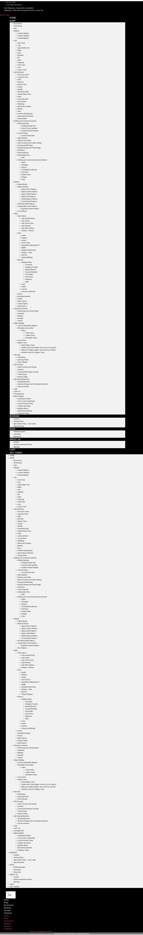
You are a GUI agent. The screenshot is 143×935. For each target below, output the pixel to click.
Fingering (21, 62)
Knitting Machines (24, 155)
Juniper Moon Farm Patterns (27, 206)
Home (13, 17)
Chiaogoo (24, 165)
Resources (17, 872)
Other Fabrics (22, 301)
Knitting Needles (23, 123)
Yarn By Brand (19, 72)
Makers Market (19, 396)
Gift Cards (16, 452)
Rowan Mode (22, 118)
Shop (12, 21)
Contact (16, 442)
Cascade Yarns (23, 77)
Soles (23, 330)
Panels (20, 299)
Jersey (23, 240)
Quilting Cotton (26, 262)
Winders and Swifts (24, 140)
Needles (20, 318)
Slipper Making (19, 323)
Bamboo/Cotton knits (28, 250)
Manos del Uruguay (24, 106)
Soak (15, 389)
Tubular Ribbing (26, 257)
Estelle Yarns (22, 84)
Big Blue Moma (23, 408)
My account (17, 23)
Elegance (28, 279)
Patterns (16, 182)
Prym (23, 179)
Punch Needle (22, 362)
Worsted (20, 55)
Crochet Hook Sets (27, 135)
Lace (19, 67)
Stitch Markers (22, 138)
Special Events (19, 426)
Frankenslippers (23, 38)
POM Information (19, 431)
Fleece (20, 294)
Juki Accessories (23, 386)
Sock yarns (21, 65)
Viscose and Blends (28, 291)
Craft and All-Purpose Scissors (28, 372)
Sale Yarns (21, 43)
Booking (14, 416)
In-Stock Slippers (23, 36)
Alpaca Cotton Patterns (29, 191)
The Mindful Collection (29, 170)
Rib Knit (24, 255)
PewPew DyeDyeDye (25, 113)
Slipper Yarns (22, 342)
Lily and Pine (22, 101)
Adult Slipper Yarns (28, 345)
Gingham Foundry (31, 267)
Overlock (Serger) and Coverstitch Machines (33, 384)
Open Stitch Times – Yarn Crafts (25, 424)
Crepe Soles (29, 333)
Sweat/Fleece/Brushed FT (30, 245)
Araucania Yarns (23, 75)
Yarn (15, 40)
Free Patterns (22, 211)
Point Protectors (23, 152)
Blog (12, 429)
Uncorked (28, 265)
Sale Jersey (25, 221)
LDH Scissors (18, 364)
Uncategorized (19, 394)
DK (19, 57)
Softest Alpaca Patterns (29, 199)
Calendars (17, 434)
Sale (15, 28)
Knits (19, 233)
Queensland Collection (25, 116)
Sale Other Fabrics (27, 228)
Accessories (22, 340)
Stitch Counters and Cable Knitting (29, 143)
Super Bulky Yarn (24, 48)
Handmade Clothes (24, 399)
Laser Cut (17, 391)
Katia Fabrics (22, 306)
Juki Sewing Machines (21, 379)
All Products (18, 26)
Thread (20, 321)
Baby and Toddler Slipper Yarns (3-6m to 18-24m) (38, 350)
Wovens (20, 260)
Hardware (21, 313)
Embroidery (21, 357)
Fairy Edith (29, 274)
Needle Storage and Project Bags (29, 148)
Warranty (17, 447)
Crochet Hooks (23, 133)
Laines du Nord (23, 99)
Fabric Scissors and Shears (27, 367)
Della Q (24, 167)
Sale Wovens (26, 226)
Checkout (8, 913)
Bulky (19, 50)
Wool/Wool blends (24, 296)
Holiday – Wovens (27, 230)
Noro (19, 111)
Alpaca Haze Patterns (28, 189)
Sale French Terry (27, 223)
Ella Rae (21, 82)
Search (10, 890)
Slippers (16, 31)
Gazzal (20, 87)
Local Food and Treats (25, 403)
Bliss (27, 282)
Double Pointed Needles (29, 131)
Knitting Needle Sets (28, 126)
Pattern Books (22, 184)
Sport (19, 60)
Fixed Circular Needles (29, 128)
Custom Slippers (23, 33)
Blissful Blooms (30, 269)
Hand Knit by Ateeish (25, 411)
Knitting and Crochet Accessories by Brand (32, 160)
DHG (19, 79)
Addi (23, 157)
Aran (19, 53)
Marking (20, 316)
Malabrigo (21, 104)
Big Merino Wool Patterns (30, 209)
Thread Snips (22, 374)
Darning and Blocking (25, 145)
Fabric (16, 213)
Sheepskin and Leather (26, 328)
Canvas (24, 289)
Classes (16, 419)
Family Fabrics (23, 304)
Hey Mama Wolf (23, 92)
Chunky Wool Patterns (29, 201)
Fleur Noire (29, 277)
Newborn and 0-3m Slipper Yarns (32, 352)
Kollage (24, 177)
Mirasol (20, 109)
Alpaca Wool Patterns (28, 194)
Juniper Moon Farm (24, 94)
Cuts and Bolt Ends (28, 218)
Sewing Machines (24, 381)
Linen (23, 284)
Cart (12, 449)
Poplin (23, 286)
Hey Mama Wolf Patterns (26, 204)
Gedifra (20, 89)
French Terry (25, 243)
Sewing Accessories (21, 308)
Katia (19, 96)
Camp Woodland (31, 272)
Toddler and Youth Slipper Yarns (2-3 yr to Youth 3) (38, 347)
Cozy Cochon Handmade (26, 401)
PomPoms (21, 150)
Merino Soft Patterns (28, 196)
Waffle (23, 247)
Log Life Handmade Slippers (27, 325)
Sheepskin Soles (31, 338)
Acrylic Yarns (22, 70)
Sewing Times (18, 421)
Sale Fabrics (22, 216)
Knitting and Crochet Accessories (25, 121)
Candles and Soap (24, 406)
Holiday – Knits (26, 252)
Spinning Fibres (23, 360)
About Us (15, 439)
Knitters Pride (26, 174)
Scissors (20, 369)
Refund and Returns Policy (23, 444)
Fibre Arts (17, 355)
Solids (23, 235)
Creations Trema (23, 413)
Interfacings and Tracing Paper (28, 311)
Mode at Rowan (23, 187)
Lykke (23, 162)
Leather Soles (30, 335)
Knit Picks (24, 172)
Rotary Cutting (22, 377)
